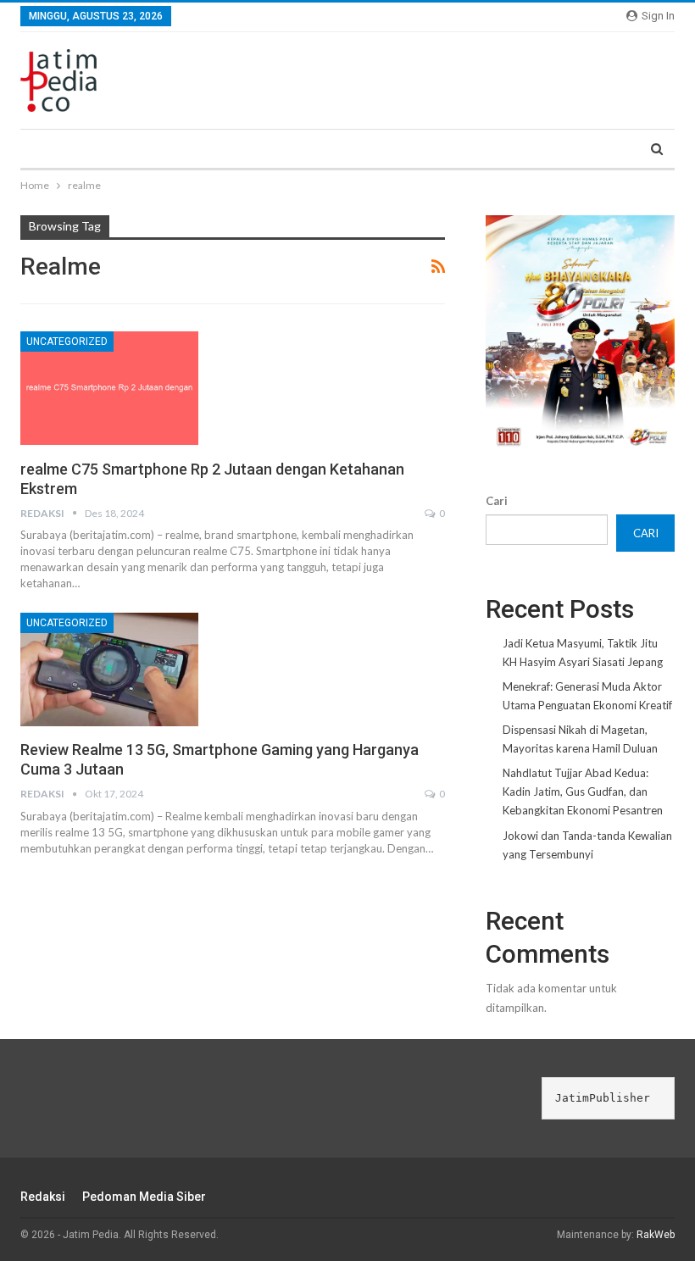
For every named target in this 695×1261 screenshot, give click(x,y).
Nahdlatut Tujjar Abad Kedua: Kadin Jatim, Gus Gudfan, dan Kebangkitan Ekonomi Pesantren (583, 791)
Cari (497, 501)
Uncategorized (67, 341)
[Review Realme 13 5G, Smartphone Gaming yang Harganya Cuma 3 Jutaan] (109, 669)
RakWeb (656, 1235)
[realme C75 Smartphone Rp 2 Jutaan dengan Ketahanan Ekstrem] (109, 388)
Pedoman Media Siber (144, 1196)
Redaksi (42, 1196)
